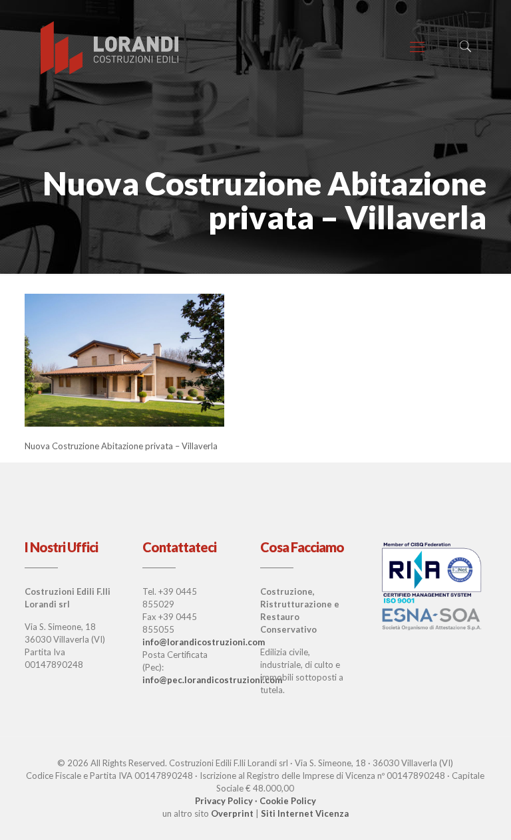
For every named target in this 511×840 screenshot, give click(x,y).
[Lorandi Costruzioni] (110, 46)
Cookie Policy (287, 800)
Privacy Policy (224, 800)
